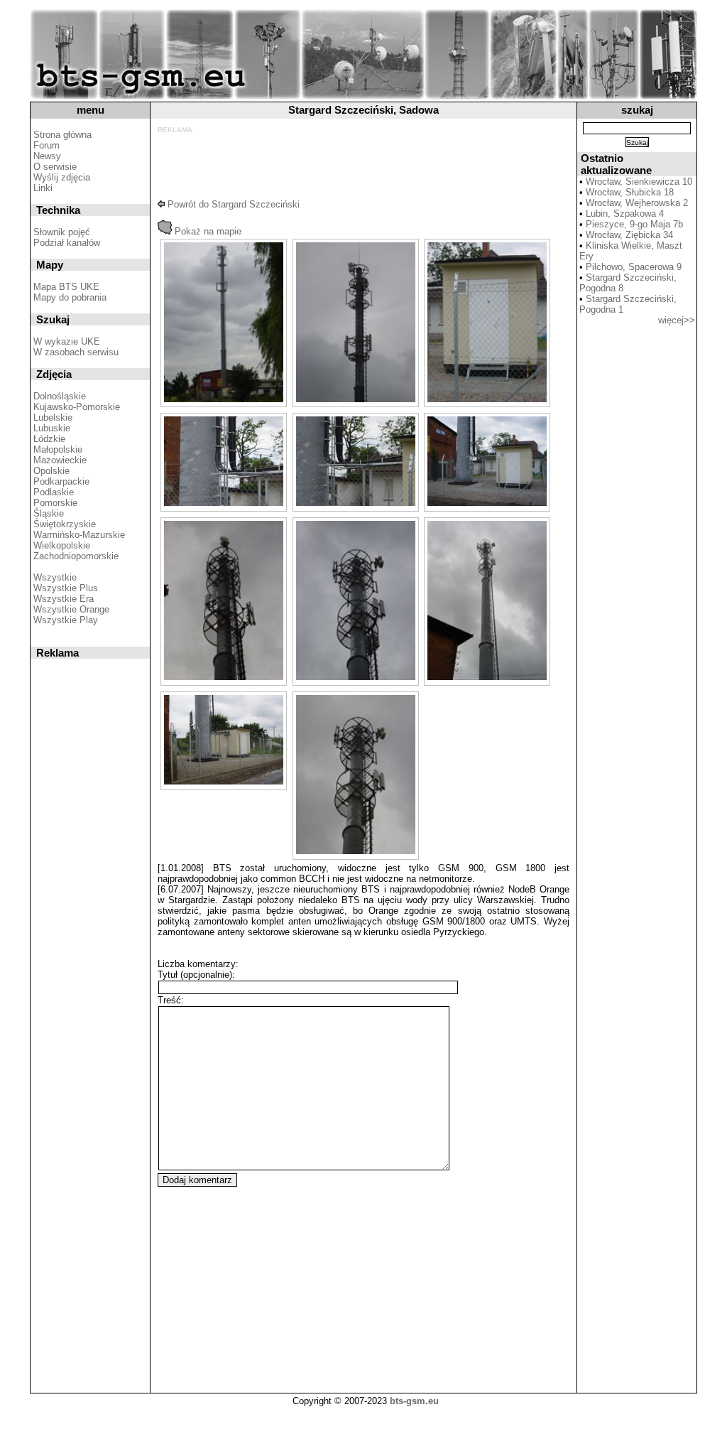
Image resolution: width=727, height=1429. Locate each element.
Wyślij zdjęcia (61, 177)
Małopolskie (57, 449)
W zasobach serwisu (76, 352)
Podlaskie (53, 492)
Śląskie (48, 513)
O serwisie (55, 166)
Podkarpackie (61, 481)
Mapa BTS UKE (66, 286)
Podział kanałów (66, 242)
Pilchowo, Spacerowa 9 (634, 266)
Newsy (47, 156)
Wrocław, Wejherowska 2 (637, 203)
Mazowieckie (60, 460)
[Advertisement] (361, 166)
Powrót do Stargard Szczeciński (232, 204)
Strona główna (62, 134)
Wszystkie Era (63, 598)
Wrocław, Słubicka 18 (630, 192)
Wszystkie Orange (71, 609)
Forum (46, 145)
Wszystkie (55, 577)
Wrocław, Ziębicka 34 (629, 235)
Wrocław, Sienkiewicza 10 (639, 181)
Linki (43, 188)
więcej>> (676, 320)
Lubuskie (51, 428)
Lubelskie (52, 417)
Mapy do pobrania (69, 297)
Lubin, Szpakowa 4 (625, 213)
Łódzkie (49, 438)
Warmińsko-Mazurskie (79, 534)
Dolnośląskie (59, 396)
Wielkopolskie (61, 545)
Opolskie (51, 470)
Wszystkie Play (65, 620)
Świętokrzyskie (64, 524)
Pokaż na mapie (206, 231)
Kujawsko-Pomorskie (76, 406)
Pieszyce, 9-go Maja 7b (634, 224)
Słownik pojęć (61, 232)
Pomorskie (55, 502)
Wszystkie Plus (65, 588)
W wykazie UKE (66, 341)
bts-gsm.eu (414, 1401)
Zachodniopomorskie (76, 556)
